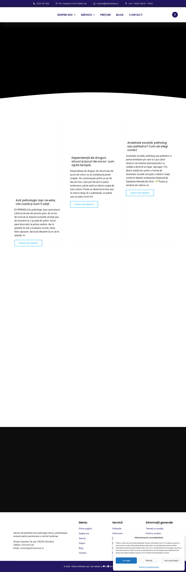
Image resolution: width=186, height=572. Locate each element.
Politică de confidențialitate (149, 567)
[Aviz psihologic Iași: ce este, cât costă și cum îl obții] (37, 157)
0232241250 (28, 545)
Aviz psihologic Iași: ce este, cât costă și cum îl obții (36, 202)
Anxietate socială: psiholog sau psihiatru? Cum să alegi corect (147, 146)
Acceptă (126, 560)
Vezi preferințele (171, 560)
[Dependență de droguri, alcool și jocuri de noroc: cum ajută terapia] (93, 136)
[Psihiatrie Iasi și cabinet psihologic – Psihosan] (22, 12)
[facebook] (175, 15)
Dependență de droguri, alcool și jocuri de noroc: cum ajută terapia (92, 161)
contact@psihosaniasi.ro (32, 548)
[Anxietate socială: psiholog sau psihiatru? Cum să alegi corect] (149, 129)
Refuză (149, 560)
